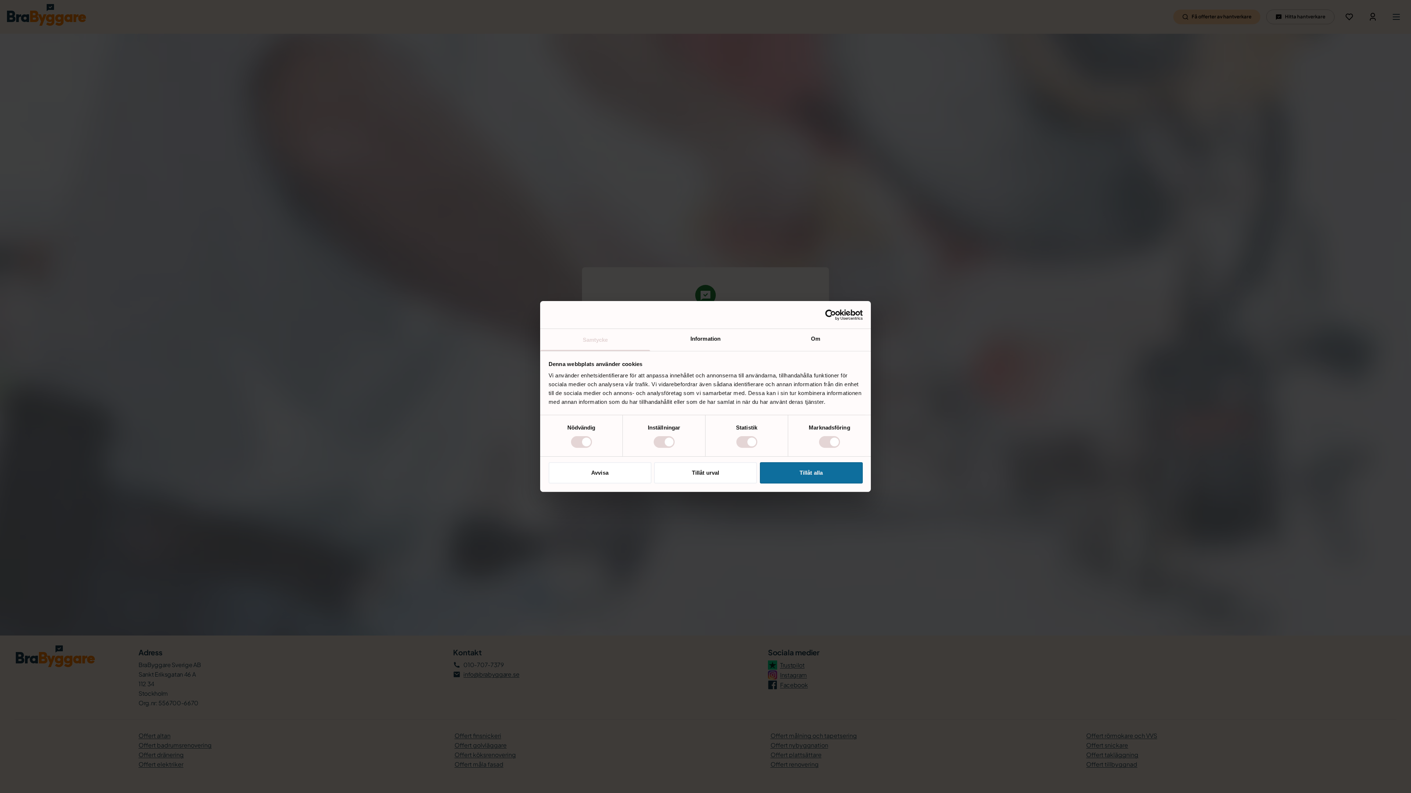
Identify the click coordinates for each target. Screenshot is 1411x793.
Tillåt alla (811, 473)
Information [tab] (705, 339)
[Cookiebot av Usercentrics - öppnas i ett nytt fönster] (830, 314)
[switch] (664, 442)
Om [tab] (815, 339)
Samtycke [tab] (595, 340)
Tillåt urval (705, 473)
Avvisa (599, 473)
